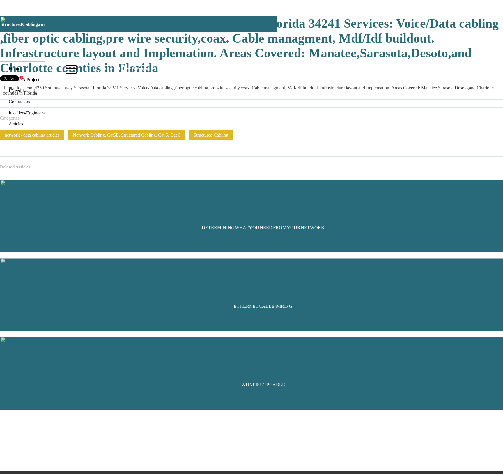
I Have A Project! (135, 68)
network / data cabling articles (32, 134)
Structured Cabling (211, 134)
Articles (264, 68)
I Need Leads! (170, 68)
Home (107, 68)
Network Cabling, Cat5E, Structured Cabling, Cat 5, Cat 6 (126, 134)
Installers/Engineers (234, 68)
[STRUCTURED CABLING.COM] (22, 60)
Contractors (199, 68)
